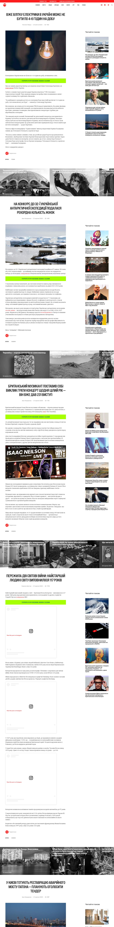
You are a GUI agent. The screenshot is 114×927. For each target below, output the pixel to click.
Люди (50, 5)
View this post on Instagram (14, 635)
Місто (44, 5)
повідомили (25, 273)
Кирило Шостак (26, 586)
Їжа (78, 5)
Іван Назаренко (26, 218)
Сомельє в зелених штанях (67, 1)
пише (44, 412)
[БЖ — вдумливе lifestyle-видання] (11, 5)
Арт (74, 5)
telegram (47, 80)
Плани (84, 5)
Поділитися (12, 153)
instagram (35, 80)
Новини (38, 5)
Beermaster (53, 1)
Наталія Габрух (26, 25)
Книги (68, 5)
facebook (41, 80)
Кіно (62, 5)
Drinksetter (43, 1)
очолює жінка (10, 310)
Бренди (57, 5)
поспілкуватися (46, 312)
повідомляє (20, 597)
